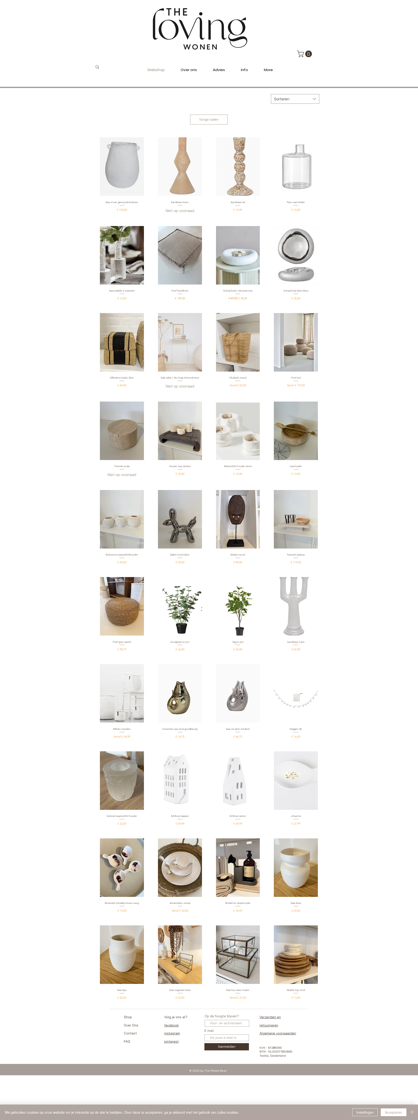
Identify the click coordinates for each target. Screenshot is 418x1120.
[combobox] (295, 99)
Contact (130, 1033)
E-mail (209, 1030)
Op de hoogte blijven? (222, 1016)
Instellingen (365, 1112)
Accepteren (393, 1112)
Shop (128, 1017)
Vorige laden (208, 119)
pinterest (171, 1041)
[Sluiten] (412, 1112)
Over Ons (131, 1025)
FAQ (127, 1041)
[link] (305, 54)
